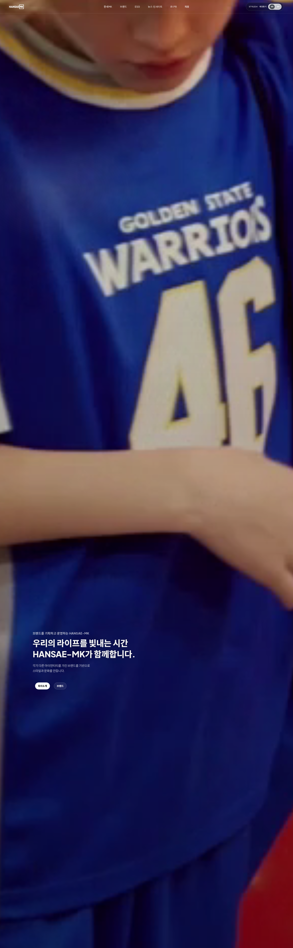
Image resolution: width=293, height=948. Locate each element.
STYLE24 (253, 6)
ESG (137, 6)
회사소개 (42, 685)
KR (272, 6)
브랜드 (123, 6)
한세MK (108, 6)
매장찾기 (262, 6)
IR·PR (173, 6)
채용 (187, 6)
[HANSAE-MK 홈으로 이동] (16, 6)
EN (278, 6)
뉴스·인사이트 (155, 6)
